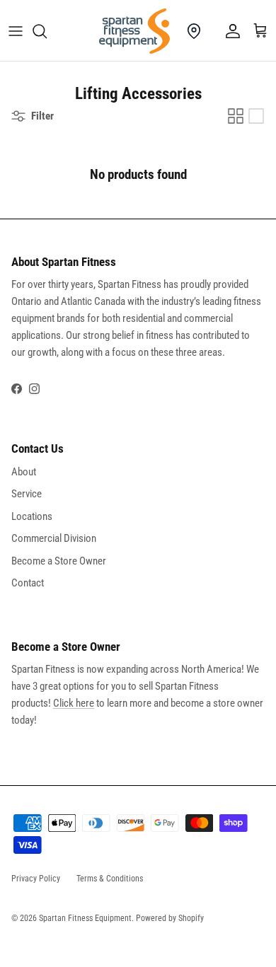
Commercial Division (53, 538)
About (23, 471)
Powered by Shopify (170, 918)
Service (26, 493)
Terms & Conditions (109, 879)
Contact (27, 583)
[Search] (46, 31)
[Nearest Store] (193, 31)
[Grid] (235, 116)
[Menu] (15, 31)
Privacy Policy (35, 879)
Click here (73, 703)
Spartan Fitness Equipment (85, 918)
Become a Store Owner (58, 561)
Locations (31, 516)
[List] (256, 116)
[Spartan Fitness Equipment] (134, 31)
